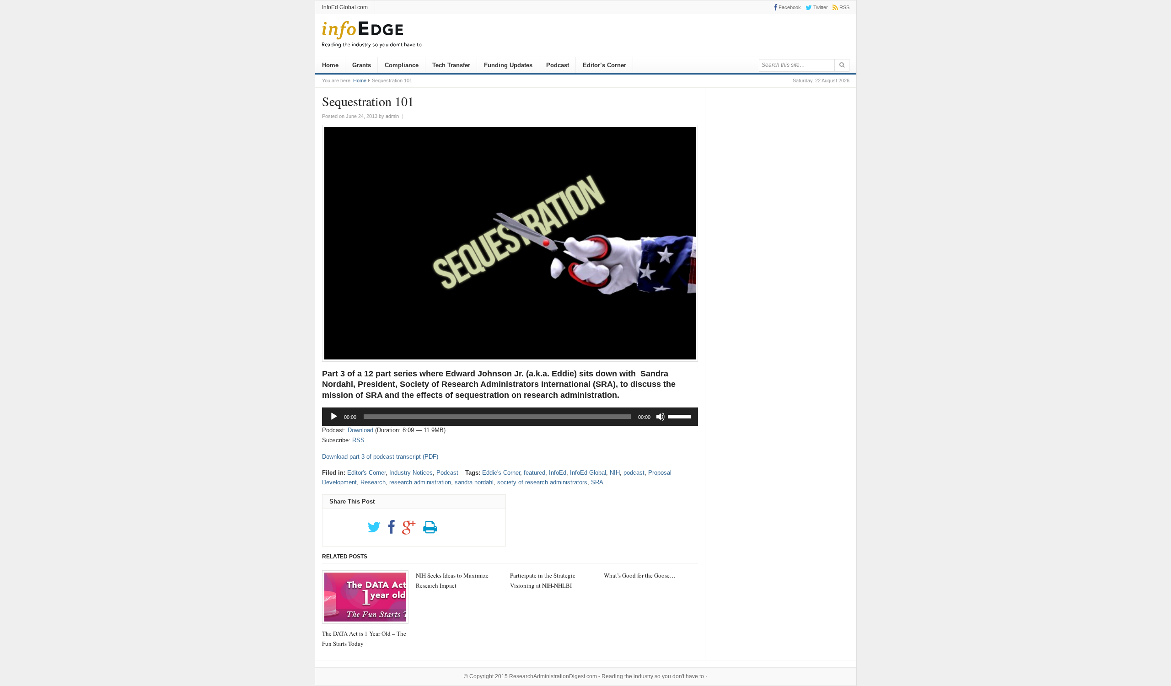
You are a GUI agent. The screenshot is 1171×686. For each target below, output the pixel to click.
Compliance (402, 65)
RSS (358, 440)
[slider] (680, 415)
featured (534, 472)
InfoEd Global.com (345, 7)
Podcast (557, 65)
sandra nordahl (474, 482)
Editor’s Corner (604, 65)
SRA (597, 482)
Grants (361, 65)
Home (330, 65)
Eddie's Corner (501, 472)
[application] (510, 416)
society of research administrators (542, 482)
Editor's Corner (366, 472)
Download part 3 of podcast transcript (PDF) (380, 456)
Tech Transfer (451, 65)
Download (360, 430)
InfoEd (557, 472)
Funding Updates (508, 65)
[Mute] (660, 416)
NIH (615, 472)
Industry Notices (411, 472)
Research (373, 482)
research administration (420, 482)
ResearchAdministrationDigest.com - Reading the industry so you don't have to (606, 676)
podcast (634, 472)
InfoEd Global (588, 472)
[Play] (333, 416)
